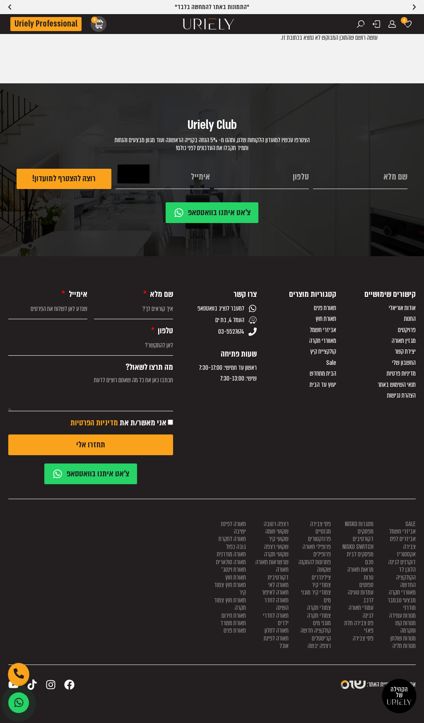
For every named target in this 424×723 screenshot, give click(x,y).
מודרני (409, 607)
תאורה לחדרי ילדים (276, 619)
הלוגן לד (407, 569)
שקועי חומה (277, 531)
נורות (368, 577)
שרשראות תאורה (272, 562)
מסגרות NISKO (359, 524)
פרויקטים (407, 330)
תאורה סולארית (231, 562)
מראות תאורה (360, 569)
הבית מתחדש (323, 373)
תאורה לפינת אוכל (276, 642)
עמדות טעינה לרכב (360, 596)
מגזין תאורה (404, 341)
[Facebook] (69, 684)
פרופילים (322, 554)
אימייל (77, 294)
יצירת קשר (405, 351)
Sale (331, 362)
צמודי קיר (321, 585)
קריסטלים (321, 638)
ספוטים (366, 585)
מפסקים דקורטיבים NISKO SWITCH (357, 539)
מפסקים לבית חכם (360, 558)
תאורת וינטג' (234, 569)
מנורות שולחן (403, 638)
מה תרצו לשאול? (149, 367)
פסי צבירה (363, 638)
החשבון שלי (404, 362)
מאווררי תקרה (322, 341)
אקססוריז (406, 554)
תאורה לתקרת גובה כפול (232, 542)
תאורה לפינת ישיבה (233, 527)
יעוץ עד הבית (323, 384)
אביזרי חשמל (323, 330)
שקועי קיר (279, 538)
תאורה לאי (278, 585)
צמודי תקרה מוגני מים (319, 619)
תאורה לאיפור (275, 592)
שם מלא (160, 294)
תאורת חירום (234, 615)
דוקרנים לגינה (402, 562)
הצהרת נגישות (401, 395)
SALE (410, 524)
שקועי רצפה (276, 546)
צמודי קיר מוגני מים (316, 596)
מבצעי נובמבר (402, 600)
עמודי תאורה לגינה (361, 611)
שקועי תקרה (276, 554)
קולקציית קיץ (323, 351)
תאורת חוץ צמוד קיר (230, 588)
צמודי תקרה (319, 607)
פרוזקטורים (319, 538)
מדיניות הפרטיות (94, 423)
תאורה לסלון (277, 630)
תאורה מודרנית (231, 554)
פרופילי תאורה (317, 546)
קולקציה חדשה (316, 630)
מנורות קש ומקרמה (405, 627)
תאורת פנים (325, 308)
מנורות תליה (404, 645)
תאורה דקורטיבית (278, 573)
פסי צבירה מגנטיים (320, 527)
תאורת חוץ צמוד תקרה (230, 604)
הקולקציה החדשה (406, 581)
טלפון (164, 331)
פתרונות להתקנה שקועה (315, 566)
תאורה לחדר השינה (276, 604)
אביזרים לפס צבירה (403, 542)
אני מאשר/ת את (118, 423)
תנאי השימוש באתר (397, 384)
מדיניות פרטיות (401, 373)
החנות (410, 319)
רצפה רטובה (276, 524)
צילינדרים (321, 577)
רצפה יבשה (319, 645)
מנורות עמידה (402, 615)
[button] (9, 7)
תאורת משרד (233, 623)
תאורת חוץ (326, 319)
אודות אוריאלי (402, 308)
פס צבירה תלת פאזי (358, 627)
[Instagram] (51, 684)
